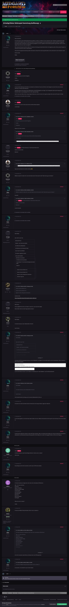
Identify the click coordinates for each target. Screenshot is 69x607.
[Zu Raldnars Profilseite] (8, 510)
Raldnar (7, 513)
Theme (44, 599)
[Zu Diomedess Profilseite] (8, 102)
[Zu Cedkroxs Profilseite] (8, 482)
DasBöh (7, 454)
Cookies (20, 599)
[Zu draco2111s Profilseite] (8, 285)
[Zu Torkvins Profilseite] (8, 319)
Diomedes (8, 105)
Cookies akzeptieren (62, 604)
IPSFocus (47, 599)
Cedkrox (7, 486)
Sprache (4, 599)
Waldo (6, 26)
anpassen (43, 604)
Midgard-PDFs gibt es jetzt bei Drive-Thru (11, 19)
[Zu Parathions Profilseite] (8, 147)
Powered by (62, 599)
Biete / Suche (18, 26)
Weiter (7, 33)
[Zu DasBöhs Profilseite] (8, 450)
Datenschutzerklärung (10, 599)
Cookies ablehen (53, 604)
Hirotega (8, 237)
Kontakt (16, 599)
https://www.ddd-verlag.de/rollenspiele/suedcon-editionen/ (25, 298)
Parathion (8, 151)
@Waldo (18, 73)
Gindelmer (8, 77)
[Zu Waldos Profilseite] (3, 26)
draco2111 (8, 288)
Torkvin (7, 322)
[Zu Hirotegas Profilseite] (8, 233)
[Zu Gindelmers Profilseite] (8, 73)
